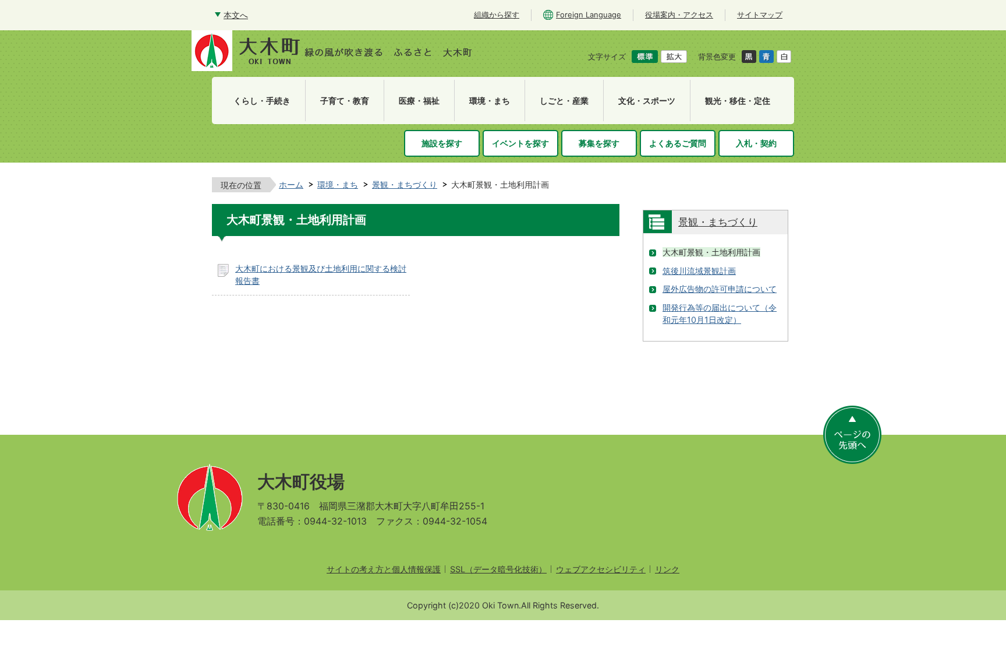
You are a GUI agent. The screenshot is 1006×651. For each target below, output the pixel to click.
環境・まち (337, 184)
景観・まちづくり (404, 184)
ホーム (291, 184)
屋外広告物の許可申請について (720, 289)
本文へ (236, 15)
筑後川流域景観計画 (699, 271)
